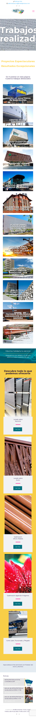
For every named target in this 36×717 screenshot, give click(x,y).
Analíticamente (17, 709)
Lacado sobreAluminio (18, 420)
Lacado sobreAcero (18, 479)
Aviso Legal (26, 709)
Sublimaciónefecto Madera (18, 538)
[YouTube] (19, 6)
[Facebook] (17, 6)
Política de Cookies (25, 711)
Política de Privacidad (11, 711)
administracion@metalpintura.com (19, 3)
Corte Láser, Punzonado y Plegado (18, 640)
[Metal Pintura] (18, 11)
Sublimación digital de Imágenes (18, 595)
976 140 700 (18, 1)
